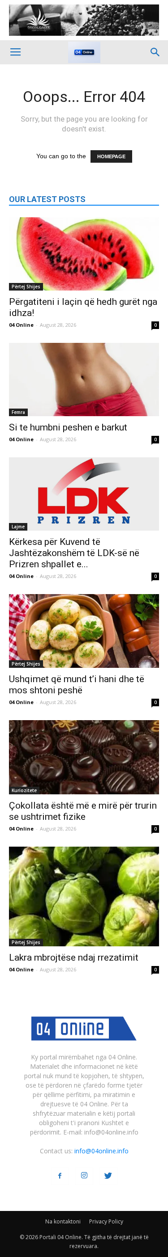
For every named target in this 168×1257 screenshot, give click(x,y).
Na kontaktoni (63, 1221)
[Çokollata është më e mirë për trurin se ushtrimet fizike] (84, 757)
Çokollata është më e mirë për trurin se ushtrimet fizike (83, 811)
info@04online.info (101, 1151)
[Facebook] (60, 1176)
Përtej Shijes (26, 286)
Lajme (18, 526)
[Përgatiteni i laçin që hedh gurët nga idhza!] (84, 254)
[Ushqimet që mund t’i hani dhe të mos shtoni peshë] (84, 631)
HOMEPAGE (111, 156)
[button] (155, 52)
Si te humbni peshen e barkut (68, 427)
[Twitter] (108, 1176)
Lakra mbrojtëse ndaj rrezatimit (73, 957)
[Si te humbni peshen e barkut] (84, 379)
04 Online (21, 324)
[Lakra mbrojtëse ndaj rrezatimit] (84, 896)
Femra (18, 412)
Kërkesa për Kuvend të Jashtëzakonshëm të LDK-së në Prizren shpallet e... (74, 552)
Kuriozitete (24, 790)
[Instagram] (84, 1176)
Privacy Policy (106, 1221)
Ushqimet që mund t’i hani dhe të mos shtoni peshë (76, 685)
